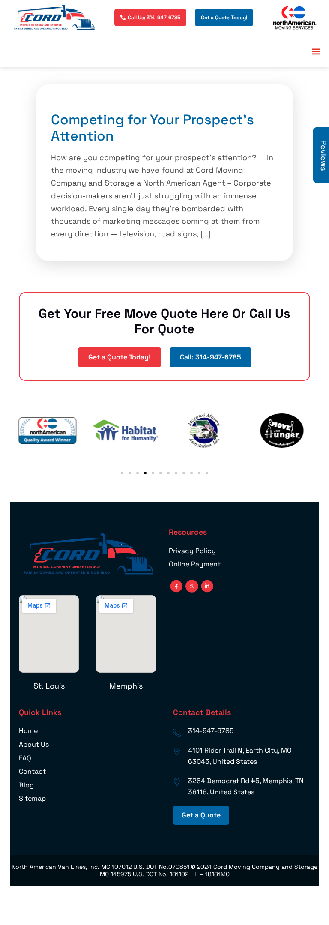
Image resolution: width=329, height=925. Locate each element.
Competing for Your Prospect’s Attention (152, 127)
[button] (316, 52)
